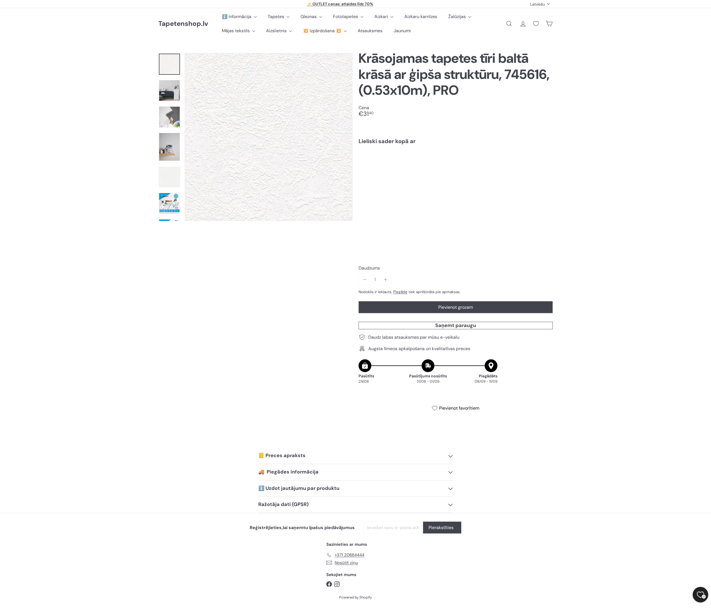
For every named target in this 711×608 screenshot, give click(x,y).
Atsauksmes (370, 31)
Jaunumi (402, 31)
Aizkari (381, 16)
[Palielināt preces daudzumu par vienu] (385, 279)
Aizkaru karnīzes (420, 16)
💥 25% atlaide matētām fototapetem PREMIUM (340, 3)
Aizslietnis (277, 31)
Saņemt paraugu (455, 325)
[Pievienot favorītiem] (545, 160)
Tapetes (276, 16)
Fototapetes (346, 16)
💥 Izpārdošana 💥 (322, 31)
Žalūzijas (457, 16)
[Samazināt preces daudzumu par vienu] (364, 279)
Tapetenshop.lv (183, 24)
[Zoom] (268, 137)
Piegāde (400, 292)
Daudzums (369, 268)
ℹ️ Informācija (237, 16)
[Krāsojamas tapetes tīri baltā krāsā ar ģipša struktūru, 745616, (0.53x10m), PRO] (455, 168)
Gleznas (309, 16)
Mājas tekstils (236, 31)
